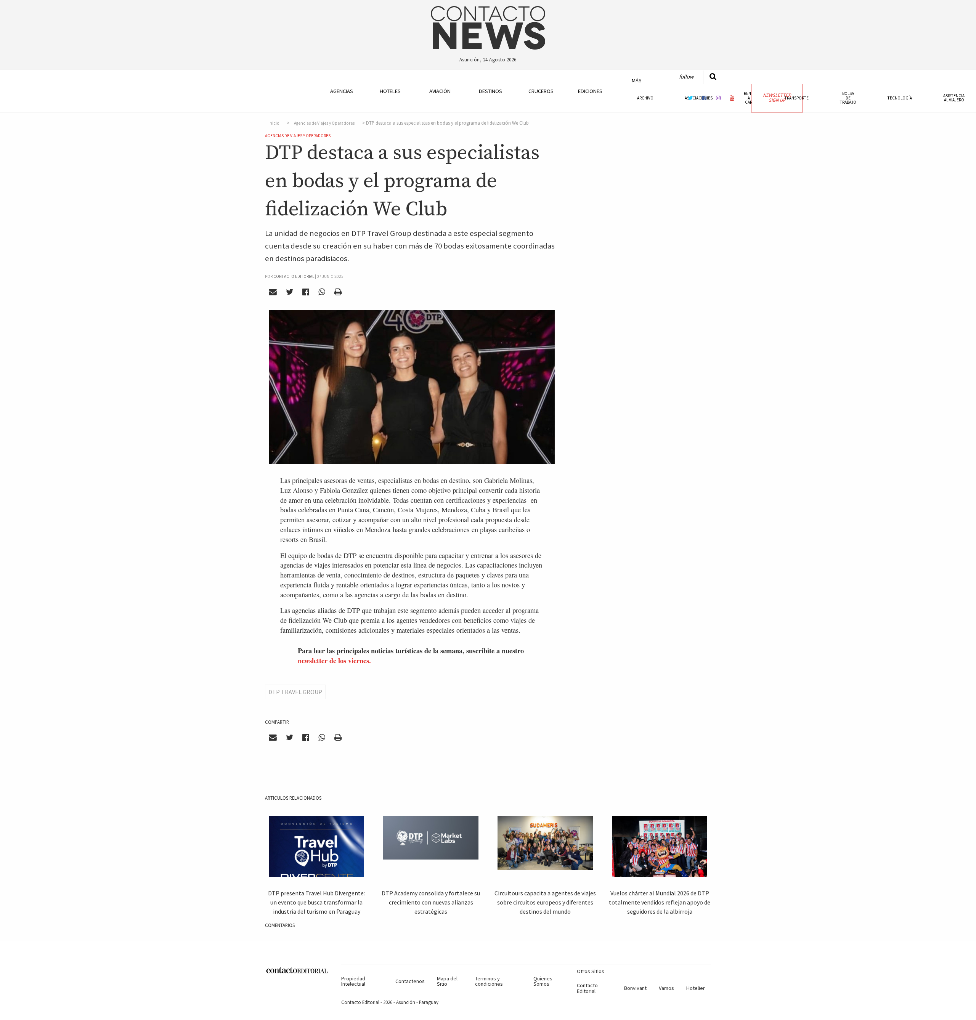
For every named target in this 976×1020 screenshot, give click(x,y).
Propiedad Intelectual (353, 981)
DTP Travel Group (295, 692)
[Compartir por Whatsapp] (321, 291)
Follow (686, 76)
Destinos (490, 91)
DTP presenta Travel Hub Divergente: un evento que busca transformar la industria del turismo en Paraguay (316, 902)
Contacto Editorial (587, 988)
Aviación (440, 91)
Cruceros (540, 91)
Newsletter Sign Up (777, 97)
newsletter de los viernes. (334, 660)
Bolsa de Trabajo (848, 97)
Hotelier (695, 988)
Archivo (645, 98)
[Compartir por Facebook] (306, 291)
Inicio (273, 123)
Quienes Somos (542, 981)
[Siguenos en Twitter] (690, 98)
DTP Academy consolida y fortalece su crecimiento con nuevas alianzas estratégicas (431, 902)
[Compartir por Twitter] (289, 291)
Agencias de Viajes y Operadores (324, 123)
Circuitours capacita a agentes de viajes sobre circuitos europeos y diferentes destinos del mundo (545, 902)
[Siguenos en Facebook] (704, 98)
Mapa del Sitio (447, 981)
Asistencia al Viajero (954, 98)
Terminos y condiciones (489, 981)
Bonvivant (635, 988)
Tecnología (900, 98)
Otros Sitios (590, 971)
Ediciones (590, 91)
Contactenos (410, 981)
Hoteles (390, 91)
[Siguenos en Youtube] (732, 98)
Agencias (341, 91)
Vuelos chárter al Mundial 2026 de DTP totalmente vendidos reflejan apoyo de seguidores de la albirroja (659, 902)
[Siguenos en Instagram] (718, 98)
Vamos (666, 988)
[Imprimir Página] (337, 291)
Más (637, 80)
